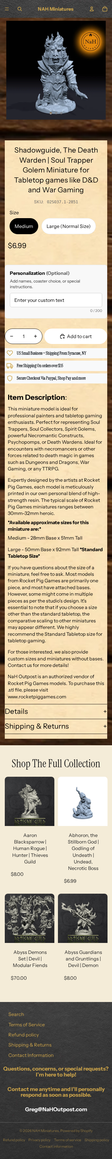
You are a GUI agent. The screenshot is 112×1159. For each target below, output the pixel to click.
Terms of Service (26, 1025)
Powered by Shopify (76, 1130)
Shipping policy (97, 1140)
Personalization (40, 273)
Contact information (56, 1146)
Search (16, 1014)
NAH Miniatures (45, 1130)
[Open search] (19, 8)
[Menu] (7, 9)
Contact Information (31, 1055)
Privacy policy (39, 1140)
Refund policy (23, 1035)
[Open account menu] (91, 8)
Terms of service (67, 1140)
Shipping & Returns (37, 726)
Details (16, 711)
